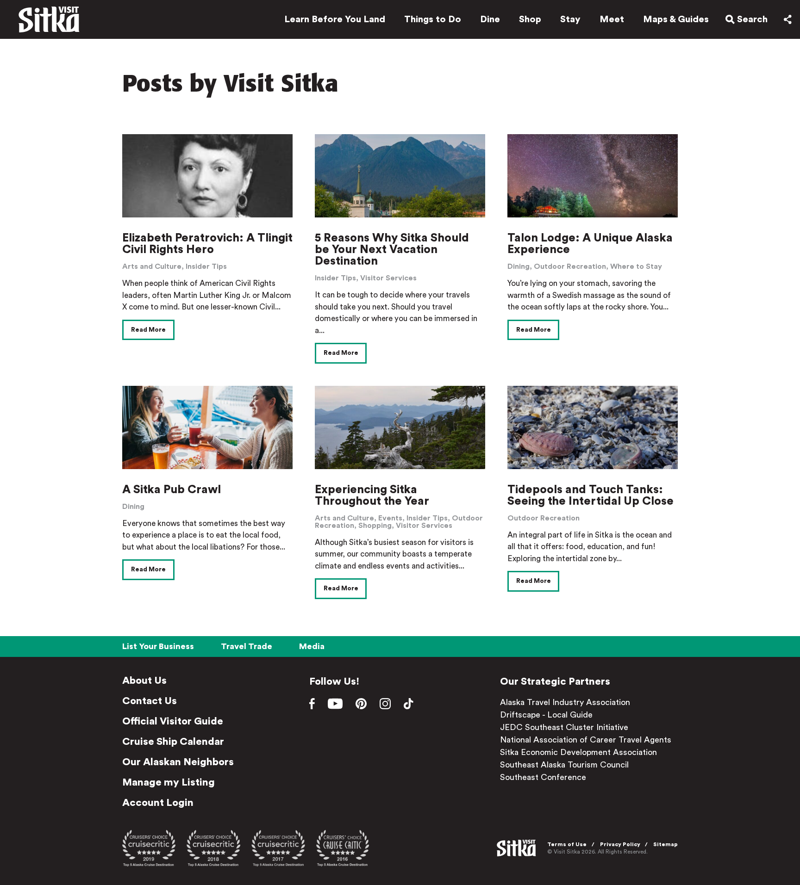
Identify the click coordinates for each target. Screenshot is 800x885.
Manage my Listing (168, 782)
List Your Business (158, 646)
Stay (570, 19)
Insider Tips (206, 266)
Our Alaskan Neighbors (178, 762)
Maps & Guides (676, 19)
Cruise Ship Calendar (173, 741)
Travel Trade (246, 646)
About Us (144, 680)
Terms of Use (567, 844)
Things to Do (432, 19)
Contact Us (149, 701)
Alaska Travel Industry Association (565, 702)
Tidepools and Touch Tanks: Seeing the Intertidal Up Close (590, 495)
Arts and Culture (151, 266)
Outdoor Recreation (570, 266)
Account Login (158, 803)
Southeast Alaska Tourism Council (564, 765)
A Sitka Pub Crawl (171, 489)
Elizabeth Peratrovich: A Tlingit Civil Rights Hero (207, 243)
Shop (530, 19)
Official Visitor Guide (172, 721)
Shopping (375, 525)
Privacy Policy (620, 844)
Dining (518, 266)
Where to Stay (636, 266)
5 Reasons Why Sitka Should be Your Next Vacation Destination (392, 249)
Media (312, 646)
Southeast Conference (543, 777)
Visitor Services (388, 278)
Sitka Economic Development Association (578, 752)
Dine (490, 19)
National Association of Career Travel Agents (585, 740)
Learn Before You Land (334, 19)
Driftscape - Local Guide (546, 715)
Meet (612, 19)
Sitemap (665, 844)
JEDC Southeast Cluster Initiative (564, 727)
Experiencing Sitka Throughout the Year (372, 495)
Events (390, 518)
